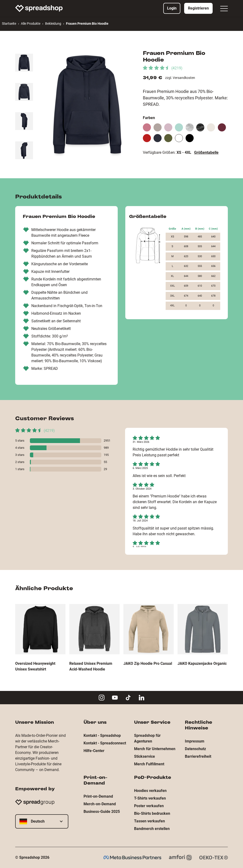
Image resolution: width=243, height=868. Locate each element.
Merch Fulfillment (149, 764)
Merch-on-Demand (100, 804)
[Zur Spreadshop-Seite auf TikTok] (128, 697)
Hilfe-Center (94, 750)
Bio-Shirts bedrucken (152, 813)
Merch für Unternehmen (154, 749)
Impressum (194, 741)
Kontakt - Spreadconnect (105, 743)
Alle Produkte (30, 23)
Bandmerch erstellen (152, 828)
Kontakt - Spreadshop (102, 735)
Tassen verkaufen (149, 821)
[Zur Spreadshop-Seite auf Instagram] (101, 697)
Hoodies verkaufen (150, 790)
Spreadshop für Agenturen (147, 738)
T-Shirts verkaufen (150, 798)
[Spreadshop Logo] (39, 8)
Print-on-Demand (98, 796)
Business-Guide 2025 (102, 811)
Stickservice (144, 756)
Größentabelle (206, 152)
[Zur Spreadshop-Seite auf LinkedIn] (141, 697)
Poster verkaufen (149, 806)
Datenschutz (195, 749)
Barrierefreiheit (198, 756)
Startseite (9, 23)
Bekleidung (53, 23)
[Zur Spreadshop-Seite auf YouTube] (115, 697)
